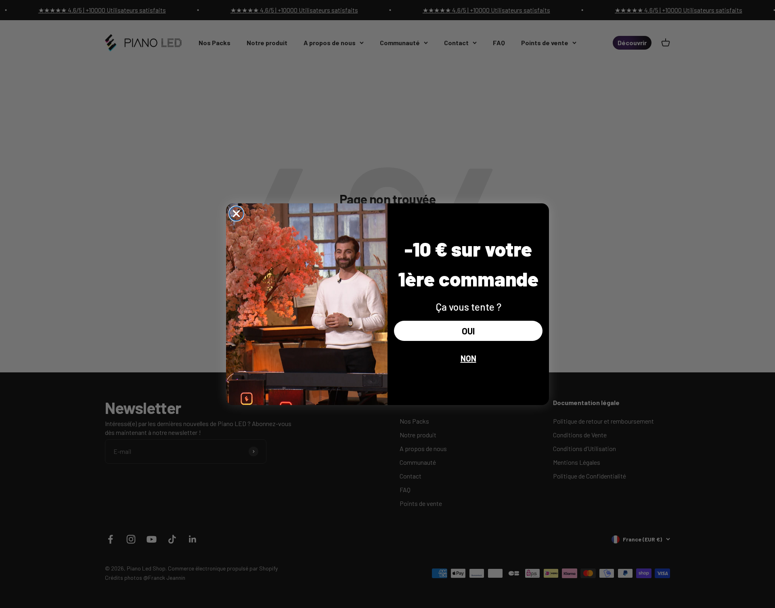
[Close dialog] (236, 214)
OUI (468, 331)
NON (468, 358)
